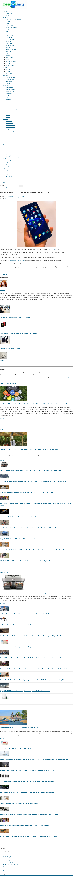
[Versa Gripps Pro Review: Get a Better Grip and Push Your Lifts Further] (4, 513)
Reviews (2, 345)
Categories (2, 851)
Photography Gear (10, 45)
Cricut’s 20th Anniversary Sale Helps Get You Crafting (15, 647)
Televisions (8, 59)
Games (7, 149)
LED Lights (8, 41)
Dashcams (8, 71)
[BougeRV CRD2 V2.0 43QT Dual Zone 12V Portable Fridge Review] (4, 535)
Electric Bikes (9, 99)
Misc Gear (5, 158)
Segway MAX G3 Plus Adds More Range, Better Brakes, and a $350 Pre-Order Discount (25, 691)
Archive (4, 868)
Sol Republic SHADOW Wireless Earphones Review (14, 364)
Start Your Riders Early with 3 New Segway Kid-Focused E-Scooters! (19, 727)
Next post (5, 274)
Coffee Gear (8, 31)
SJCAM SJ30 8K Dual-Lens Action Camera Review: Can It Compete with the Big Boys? (25, 561)
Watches (7, 180)
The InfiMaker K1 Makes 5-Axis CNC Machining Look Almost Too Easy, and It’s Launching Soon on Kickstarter (31, 658)
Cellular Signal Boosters (11, 27)
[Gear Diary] (36, 4)
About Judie (5, 855)
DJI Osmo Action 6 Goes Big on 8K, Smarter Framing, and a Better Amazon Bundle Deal (25, 614)
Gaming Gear (9, 153)
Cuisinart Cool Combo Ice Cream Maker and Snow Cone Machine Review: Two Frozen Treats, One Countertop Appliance (34, 550)
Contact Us (5, 870)
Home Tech (5, 17)
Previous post (6, 272)
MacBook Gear (9, 135)
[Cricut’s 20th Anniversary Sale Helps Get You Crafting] (4, 643)
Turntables (8, 63)
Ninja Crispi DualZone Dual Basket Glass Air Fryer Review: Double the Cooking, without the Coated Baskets (30, 470)
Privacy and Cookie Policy (9, 862)
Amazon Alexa (9, 23)
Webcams (8, 143)
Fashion (4, 168)
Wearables (8, 83)
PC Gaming (8, 155)
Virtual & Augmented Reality (12, 157)
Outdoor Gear (6, 85)
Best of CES (52, 249)
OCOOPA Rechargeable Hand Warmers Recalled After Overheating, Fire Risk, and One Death (27, 781)
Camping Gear (9, 93)
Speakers (8, 55)
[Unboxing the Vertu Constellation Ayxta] (5, 343)
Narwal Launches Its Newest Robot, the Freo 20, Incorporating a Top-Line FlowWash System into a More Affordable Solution (35, 759)
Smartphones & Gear (7, 11)
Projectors (8, 47)
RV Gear (8, 117)
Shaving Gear (9, 164)
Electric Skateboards (10, 101)
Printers (7, 139)
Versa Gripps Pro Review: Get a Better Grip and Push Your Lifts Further (20, 517)
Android (6, 197)
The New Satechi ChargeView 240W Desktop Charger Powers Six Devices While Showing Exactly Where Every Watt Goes (34, 680)
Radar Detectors (9, 73)
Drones (7, 97)
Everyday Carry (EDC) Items (12, 160)
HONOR (10, 197)
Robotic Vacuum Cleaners (11, 49)
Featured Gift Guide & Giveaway (8, 383)
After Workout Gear (10, 77)
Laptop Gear (11, 133)
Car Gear (5, 67)
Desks (7, 33)
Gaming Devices (9, 151)
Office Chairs (9, 43)
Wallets (7, 178)
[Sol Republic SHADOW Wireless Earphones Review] (3, 358)
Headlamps (8, 107)
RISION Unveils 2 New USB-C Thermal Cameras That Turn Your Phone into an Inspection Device (27, 770)
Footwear (8, 174)
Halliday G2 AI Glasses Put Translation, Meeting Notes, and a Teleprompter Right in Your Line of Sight (29, 814)
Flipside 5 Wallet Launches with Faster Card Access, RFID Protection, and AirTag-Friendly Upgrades (28, 836)
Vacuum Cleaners (10, 65)
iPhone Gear (8, 15)
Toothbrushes (9, 166)
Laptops (7, 129)
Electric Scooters (9, 103)
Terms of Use (6, 866)
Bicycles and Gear (10, 91)
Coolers (7, 95)
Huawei (14, 197)
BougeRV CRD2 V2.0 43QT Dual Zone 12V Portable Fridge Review (19, 539)
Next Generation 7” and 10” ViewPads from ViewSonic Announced (18, 333)
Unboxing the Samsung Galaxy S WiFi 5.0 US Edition (15, 318)
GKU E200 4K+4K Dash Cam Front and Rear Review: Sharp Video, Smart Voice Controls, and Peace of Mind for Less (33, 481)
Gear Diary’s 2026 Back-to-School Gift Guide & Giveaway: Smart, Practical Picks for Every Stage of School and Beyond (33, 404)
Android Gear (9, 13)
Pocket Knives (9, 162)
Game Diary (5, 145)
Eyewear (8, 172)
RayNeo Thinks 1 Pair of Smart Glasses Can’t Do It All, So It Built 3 (19, 625)
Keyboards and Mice (10, 127)
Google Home (9, 37)
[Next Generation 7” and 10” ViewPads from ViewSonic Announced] (3, 327)
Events (1, 329)
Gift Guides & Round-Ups (9, 182)
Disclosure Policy (7, 861)
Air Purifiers (8, 21)
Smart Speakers (9, 57)
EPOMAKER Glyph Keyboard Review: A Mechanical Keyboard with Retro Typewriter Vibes (26, 492)
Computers (5, 119)
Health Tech (5, 75)
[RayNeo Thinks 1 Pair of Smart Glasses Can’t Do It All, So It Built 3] (4, 621)
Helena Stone (8, 199)
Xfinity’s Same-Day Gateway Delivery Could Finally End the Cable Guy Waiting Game (24, 825)
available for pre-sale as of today (17, 260)
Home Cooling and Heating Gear (13, 19)
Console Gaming (9, 147)
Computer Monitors (10, 125)
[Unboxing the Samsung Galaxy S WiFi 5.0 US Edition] (5, 312)
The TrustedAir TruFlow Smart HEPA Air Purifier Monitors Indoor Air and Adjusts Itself (25, 702)
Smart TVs (8, 51)
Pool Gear (8, 115)
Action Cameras (9, 87)
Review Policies (6, 859)
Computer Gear (9, 123)
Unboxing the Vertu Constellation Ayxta (11, 348)
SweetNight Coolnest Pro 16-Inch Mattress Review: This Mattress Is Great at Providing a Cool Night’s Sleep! (30, 636)
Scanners (8, 141)
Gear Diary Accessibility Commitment (11, 864)
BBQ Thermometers (10, 89)
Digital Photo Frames (10, 35)
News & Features (7, 329)
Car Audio (8, 69)
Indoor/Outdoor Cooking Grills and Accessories (16, 109)
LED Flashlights (9, 111)
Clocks (7, 29)
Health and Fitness (10, 79)
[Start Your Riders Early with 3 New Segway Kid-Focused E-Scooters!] (13, 724)
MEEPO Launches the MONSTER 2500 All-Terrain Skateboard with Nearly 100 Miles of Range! (27, 792)
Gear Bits (2, 314)
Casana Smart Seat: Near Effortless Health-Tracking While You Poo (19, 803)
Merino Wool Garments (11, 176)
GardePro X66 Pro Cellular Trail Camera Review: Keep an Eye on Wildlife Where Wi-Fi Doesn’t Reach (29, 449)
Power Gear (8, 113)
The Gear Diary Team (8, 857)
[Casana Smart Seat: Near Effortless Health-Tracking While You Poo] (4, 800)
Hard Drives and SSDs (11, 137)
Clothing (8, 170)
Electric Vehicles (9, 105)
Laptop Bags (11, 131)
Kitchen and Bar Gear (11, 39)
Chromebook (9, 121)
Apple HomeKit (9, 25)
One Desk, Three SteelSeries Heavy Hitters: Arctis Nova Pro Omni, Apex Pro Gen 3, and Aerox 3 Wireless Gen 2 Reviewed (34, 528)
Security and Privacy (10, 53)
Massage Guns (9, 81)
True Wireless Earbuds (11, 61)
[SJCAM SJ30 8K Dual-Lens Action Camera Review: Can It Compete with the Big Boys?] (4, 557)
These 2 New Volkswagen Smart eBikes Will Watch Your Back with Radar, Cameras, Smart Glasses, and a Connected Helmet (35, 669)
